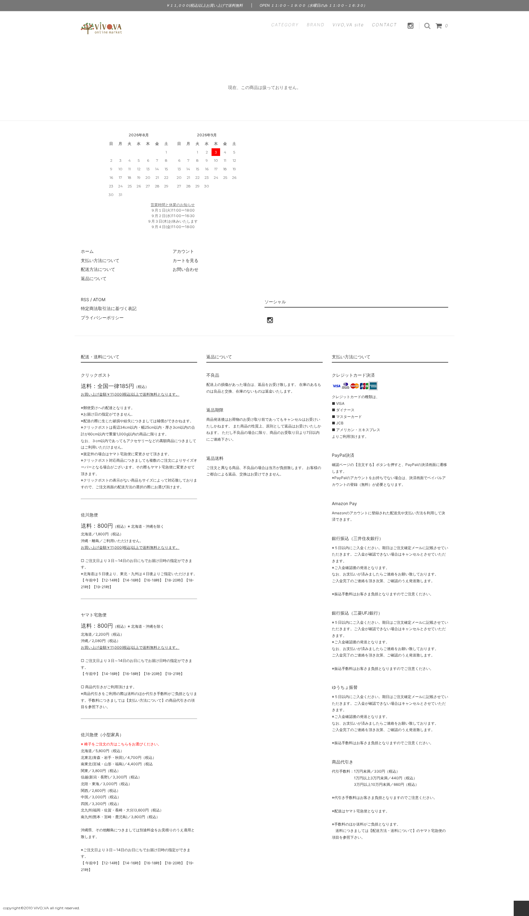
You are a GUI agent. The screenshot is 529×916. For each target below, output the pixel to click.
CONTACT (384, 24)
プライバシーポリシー (102, 317)
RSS (85, 299)
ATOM (99, 299)
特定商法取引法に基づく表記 (109, 308)
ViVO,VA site (348, 24)
